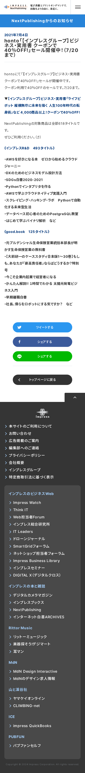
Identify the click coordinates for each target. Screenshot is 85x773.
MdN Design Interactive (35, 671)
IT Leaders (23, 531)
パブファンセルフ (27, 745)
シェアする (44, 342)
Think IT (20, 510)
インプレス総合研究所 (31, 524)
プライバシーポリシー (27, 455)
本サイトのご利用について (30, 426)
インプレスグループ (25, 470)
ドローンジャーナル (29, 539)
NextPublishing (27, 610)
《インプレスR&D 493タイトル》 (29, 148)
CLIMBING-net (26, 705)
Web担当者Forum (29, 517)
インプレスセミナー (29, 568)
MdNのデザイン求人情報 (34, 678)
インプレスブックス (28, 602)
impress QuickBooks (32, 726)
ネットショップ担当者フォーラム (39, 553)
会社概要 (16, 462)
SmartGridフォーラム (31, 546)
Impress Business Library (36, 560)
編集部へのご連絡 (24, 448)
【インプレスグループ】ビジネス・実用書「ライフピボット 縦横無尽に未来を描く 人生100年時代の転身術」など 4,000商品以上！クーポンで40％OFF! (42, 105)
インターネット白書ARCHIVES (39, 617)
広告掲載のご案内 (24, 441)
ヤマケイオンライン (29, 698)
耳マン (18, 651)
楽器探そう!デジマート (32, 644)
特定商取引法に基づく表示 (31, 477)
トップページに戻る (42, 380)
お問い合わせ (20, 433)
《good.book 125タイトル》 (27, 232)
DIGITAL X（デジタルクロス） (37, 575)
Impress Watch (27, 502)
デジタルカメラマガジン (33, 595)
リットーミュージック (30, 637)
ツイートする (44, 327)
